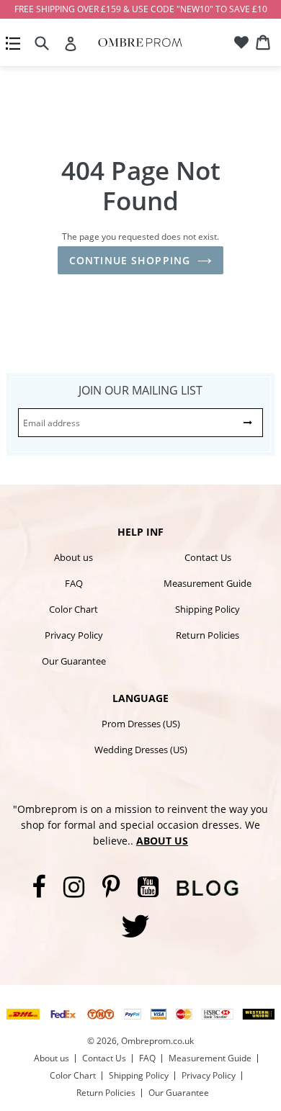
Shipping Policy (207, 609)
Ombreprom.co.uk (157, 1041)
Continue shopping (129, 260)
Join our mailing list (140, 390)
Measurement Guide (207, 583)
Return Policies (207, 635)
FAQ (74, 583)
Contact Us (207, 557)
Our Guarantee (74, 661)
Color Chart (73, 609)
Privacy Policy (74, 635)
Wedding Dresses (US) (140, 749)
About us (73, 557)
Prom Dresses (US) (141, 723)
